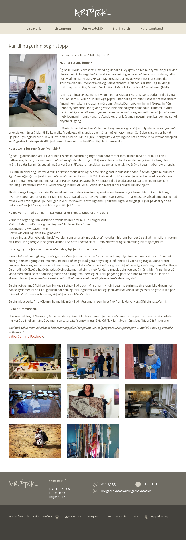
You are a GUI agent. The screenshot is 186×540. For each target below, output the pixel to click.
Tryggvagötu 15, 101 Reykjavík (80, 516)
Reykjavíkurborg (158, 516)
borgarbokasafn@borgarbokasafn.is (126, 491)
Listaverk (33, 28)
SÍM (136, 516)
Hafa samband (151, 28)
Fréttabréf (151, 484)
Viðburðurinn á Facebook (26, 336)
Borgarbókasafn (116, 516)
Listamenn (62, 28)
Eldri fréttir (121, 28)
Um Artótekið (92, 28)
